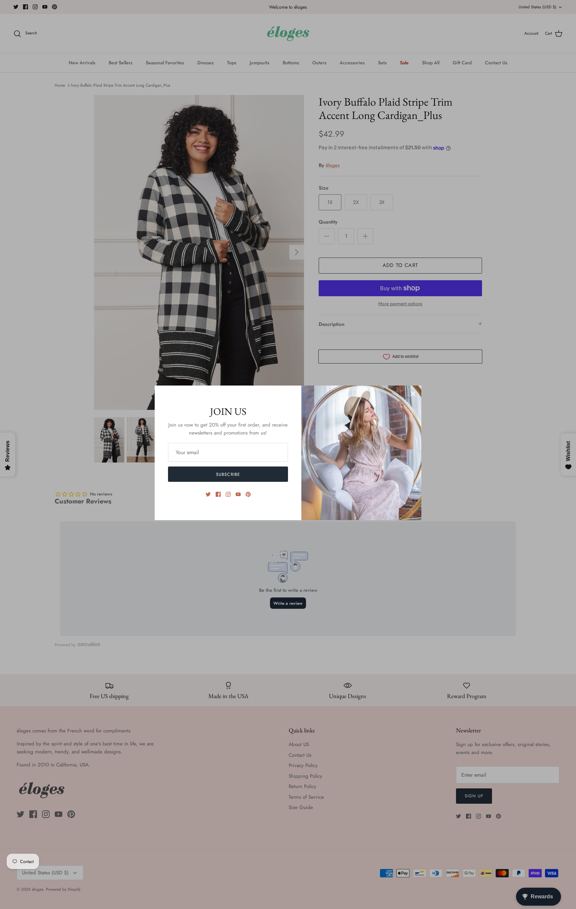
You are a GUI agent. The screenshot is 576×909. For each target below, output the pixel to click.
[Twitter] (208, 494)
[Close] (413, 394)
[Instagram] (228, 494)
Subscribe (228, 474)
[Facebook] (218, 494)
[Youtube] (238, 494)
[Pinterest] (248, 494)
